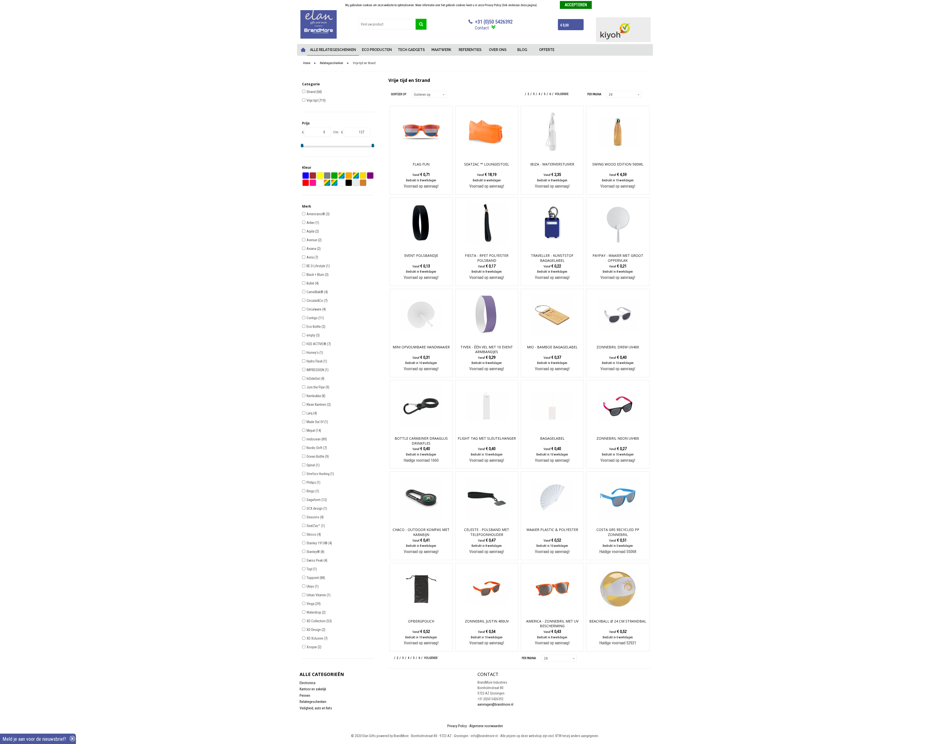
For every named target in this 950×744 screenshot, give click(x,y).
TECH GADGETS (411, 50)
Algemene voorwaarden (486, 726)
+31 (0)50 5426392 (494, 22)
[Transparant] (320, 183)
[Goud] (363, 175)
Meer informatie (547, 5)
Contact (482, 27)
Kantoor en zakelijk (313, 689)
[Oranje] (349, 175)
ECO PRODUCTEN (377, 50)
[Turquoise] (327, 183)
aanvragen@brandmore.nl (495, 704)
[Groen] (334, 175)
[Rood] (306, 183)
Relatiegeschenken (331, 63)
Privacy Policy (457, 726)
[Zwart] (349, 183)
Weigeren (599, 5)
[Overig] (356, 175)
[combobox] (387, 24)
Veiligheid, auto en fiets (316, 708)
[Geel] (320, 175)
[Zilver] (356, 183)
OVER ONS (497, 50)
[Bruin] (313, 175)
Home (303, 50)
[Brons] (363, 183)
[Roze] (313, 183)
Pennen (305, 695)
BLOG (522, 50)
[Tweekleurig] (334, 183)
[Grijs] (327, 175)
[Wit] (341, 183)
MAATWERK (441, 50)
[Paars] (370, 175)
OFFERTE (546, 50)
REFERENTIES (470, 50)
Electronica (307, 683)
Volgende (562, 94)
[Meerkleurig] (341, 175)
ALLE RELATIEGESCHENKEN (333, 50)
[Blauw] (306, 175)
